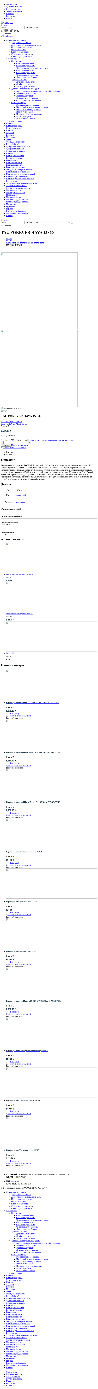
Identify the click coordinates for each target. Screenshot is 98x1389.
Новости (10, 14)
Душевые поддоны (24, 96)
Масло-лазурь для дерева (17, 202)
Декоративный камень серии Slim (26, 45)
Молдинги (10, 137)
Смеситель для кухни (25, 73)
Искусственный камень (21, 47)
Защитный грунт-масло (16, 186)
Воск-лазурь (11, 181)
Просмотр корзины (19, 445)
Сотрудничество (13, 9)
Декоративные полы (15, 149)
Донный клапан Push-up (26, 77)
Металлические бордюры (17, 213)
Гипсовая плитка (18, 49)
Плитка (9, 130)
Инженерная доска (14, 126)
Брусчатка (10, 206)
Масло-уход (11, 204)
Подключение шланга (25, 112)
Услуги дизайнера (14, 11)
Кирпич (9, 123)
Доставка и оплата (14, 7)
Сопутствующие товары (21, 56)
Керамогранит (12, 160)
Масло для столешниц (15, 192)
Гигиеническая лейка (25, 119)
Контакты (10, 16)
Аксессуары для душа (25, 86)
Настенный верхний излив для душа (32, 107)
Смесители (16, 61)
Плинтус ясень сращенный (18, 172)
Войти (9, 18)
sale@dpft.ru (15, 1181)
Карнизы (10, 135)
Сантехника (11, 59)
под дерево (20, 502)
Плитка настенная (14, 165)
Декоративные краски (15, 151)
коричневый (21, 495)
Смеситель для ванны (25, 66)
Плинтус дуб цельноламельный (20, 179)
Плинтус (10, 153)
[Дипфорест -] (7, 23)
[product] (51, 558)
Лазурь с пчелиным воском (18, 188)
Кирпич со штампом (20, 52)
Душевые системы (19, 79)
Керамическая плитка (15, 167)
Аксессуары (16, 121)
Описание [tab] (10, 452)
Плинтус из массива (15, 156)
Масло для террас (13, 195)
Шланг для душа (23, 116)
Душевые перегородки (26, 93)
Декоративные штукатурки (18, 146)
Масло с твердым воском (17, 199)
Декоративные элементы (22, 54)
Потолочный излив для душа (29, 114)
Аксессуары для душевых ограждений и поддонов (38, 91)
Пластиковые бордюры (16, 211)
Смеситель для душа (25, 70)
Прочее (9, 216)
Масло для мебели (14, 190)
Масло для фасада (14, 197)
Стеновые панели (14, 128)
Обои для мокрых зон (15, 142)
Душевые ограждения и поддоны (25, 89)
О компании (11, 4)
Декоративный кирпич (16, 40)
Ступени (10, 132)
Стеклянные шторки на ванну (29, 100)
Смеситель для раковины (27, 75)
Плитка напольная (14, 162)
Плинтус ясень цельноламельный (20, 174)
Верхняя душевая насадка (27, 105)
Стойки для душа (23, 84)
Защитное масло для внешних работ (22, 183)
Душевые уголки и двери (27, 98)
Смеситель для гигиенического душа (32, 68)
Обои (8, 139)
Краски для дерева (14, 158)
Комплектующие (18, 102)
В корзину (6, 445)
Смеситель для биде (25, 63)
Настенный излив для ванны (28, 109)
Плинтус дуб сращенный (17, 176)
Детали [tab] (9, 454)
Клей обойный (12, 144)
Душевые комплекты (25, 82)
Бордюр (9, 209)
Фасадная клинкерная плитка (19, 169)
